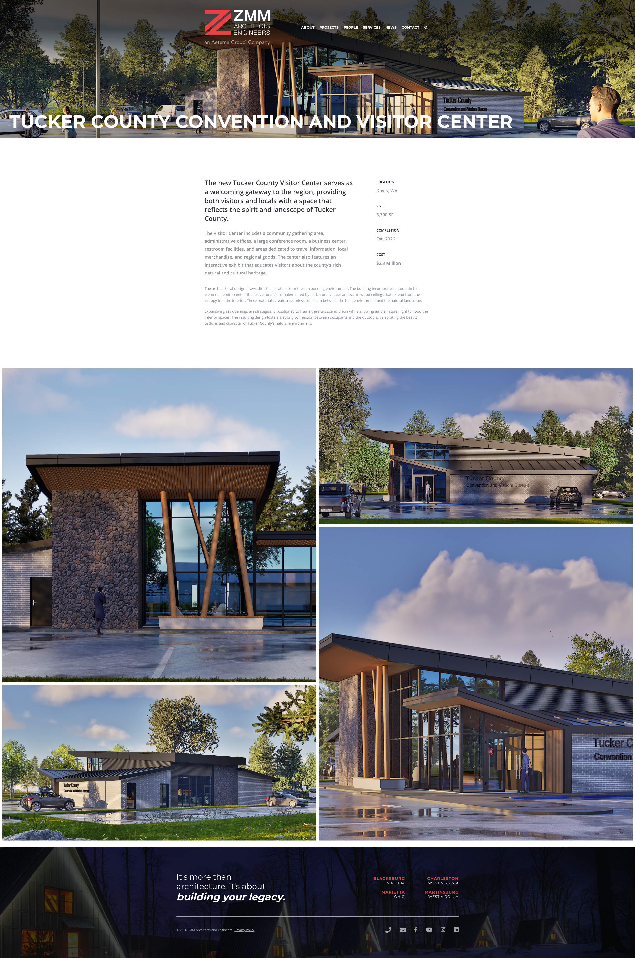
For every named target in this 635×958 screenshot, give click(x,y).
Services (372, 27)
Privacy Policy (244, 930)
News (391, 27)
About (308, 27)
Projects (329, 27)
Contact (410, 27)
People (351, 27)
